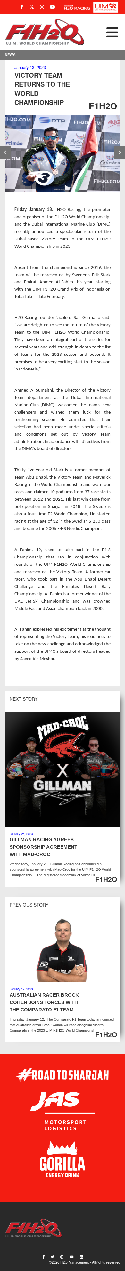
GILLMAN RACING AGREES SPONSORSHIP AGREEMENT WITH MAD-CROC (43, 847)
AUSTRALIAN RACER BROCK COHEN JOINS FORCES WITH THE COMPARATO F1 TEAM (44, 1002)
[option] (62, 153)
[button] (102, 32)
